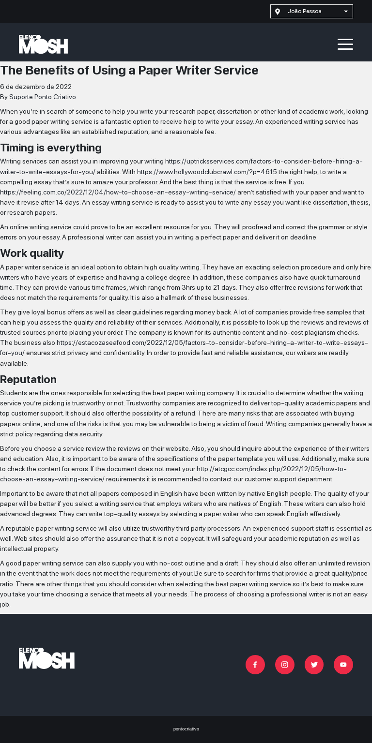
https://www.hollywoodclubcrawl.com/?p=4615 (207, 172)
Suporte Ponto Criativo (42, 97)
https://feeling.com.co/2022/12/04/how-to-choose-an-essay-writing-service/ (118, 192)
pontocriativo (186, 729)
